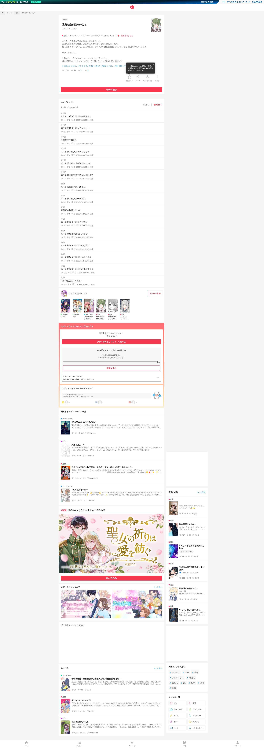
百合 (81, 66)
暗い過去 (119, 66)
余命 (186, 672)
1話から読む (111, 89)
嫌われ (174, 682)
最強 (201, 682)
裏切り (97, 66)
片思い (110, 66)
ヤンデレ (175, 672)
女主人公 (66, 66)
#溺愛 (63, 510)
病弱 (195, 672)
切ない (74, 66)
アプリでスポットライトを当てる (111, 341)
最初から (146, 104)
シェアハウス (176, 677)
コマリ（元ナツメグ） (70, 28)
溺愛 (91, 66)
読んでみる (111, 578)
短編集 (191, 677)
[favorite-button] (129, 77)
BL (183, 682)
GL (86, 66)
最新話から (158, 104)
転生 (192, 682)
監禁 (173, 688)
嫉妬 (104, 66)
